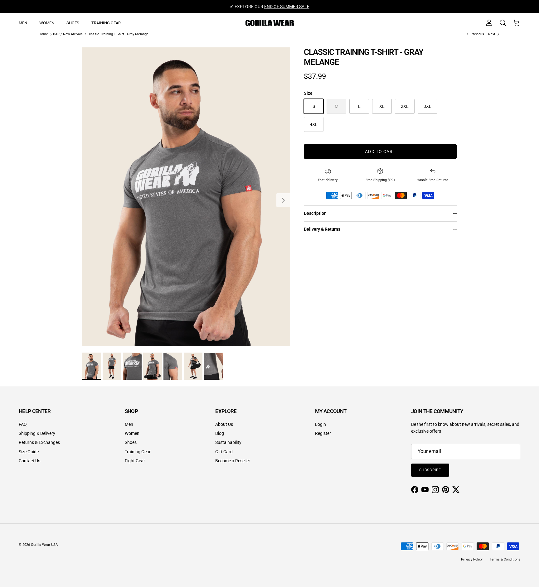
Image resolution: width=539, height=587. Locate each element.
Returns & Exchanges (39, 442)
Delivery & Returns (322, 229)
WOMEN (46, 23)
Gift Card (224, 451)
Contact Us (29, 460)
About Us (224, 424)
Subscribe (430, 470)
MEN (23, 23)
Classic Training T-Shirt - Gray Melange (118, 34)
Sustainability (228, 442)
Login (320, 424)
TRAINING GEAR (106, 23)
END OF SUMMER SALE (286, 6)
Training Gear (138, 451)
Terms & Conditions (505, 559)
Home (43, 34)
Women (132, 433)
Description (315, 213)
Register (323, 433)
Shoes (131, 442)
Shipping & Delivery (37, 433)
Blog (219, 433)
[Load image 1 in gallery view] (186, 196)
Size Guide (29, 451)
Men (129, 424)
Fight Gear (135, 460)
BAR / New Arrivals (68, 34)
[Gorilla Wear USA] (269, 23)
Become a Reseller (232, 460)
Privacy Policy (472, 559)
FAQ (23, 424)
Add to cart (380, 151)
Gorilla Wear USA (44, 545)
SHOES (72, 23)
